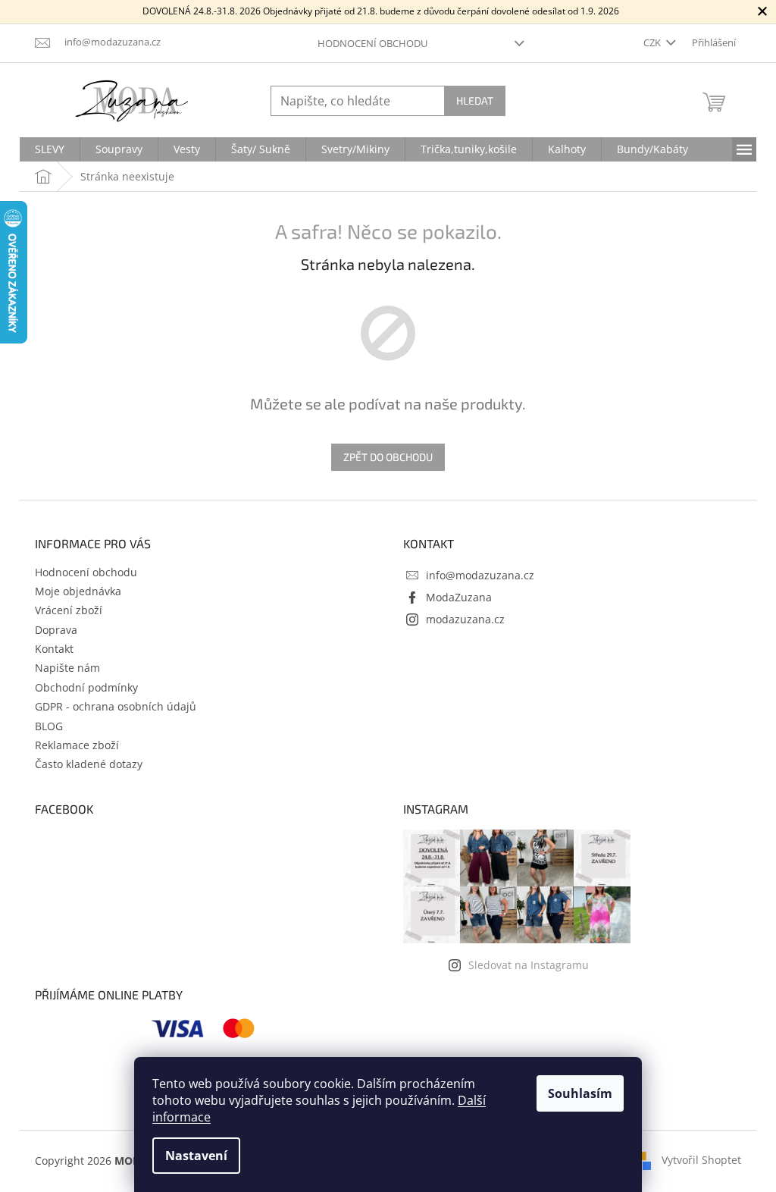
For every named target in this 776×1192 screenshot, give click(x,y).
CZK (653, 42)
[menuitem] (50, 149)
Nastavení (196, 1155)
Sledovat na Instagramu (528, 965)
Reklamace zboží (77, 745)
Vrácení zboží (68, 610)
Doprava (56, 630)
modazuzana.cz (465, 619)
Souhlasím (580, 1093)
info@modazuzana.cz (480, 575)
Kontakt (54, 648)
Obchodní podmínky (86, 687)
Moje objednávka (78, 591)
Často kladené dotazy (88, 764)
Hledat (474, 100)
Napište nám (67, 667)
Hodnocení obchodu (372, 43)
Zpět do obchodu (388, 456)
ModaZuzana (459, 597)
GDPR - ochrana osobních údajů (115, 706)
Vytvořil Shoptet (701, 1160)
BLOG (49, 726)
